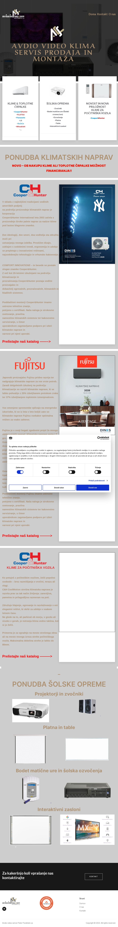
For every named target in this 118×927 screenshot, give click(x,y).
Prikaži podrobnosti (97, 481)
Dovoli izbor (59, 487)
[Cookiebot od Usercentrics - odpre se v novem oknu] (99, 438)
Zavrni (25, 487)
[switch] (46, 472)
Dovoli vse (92, 487)
